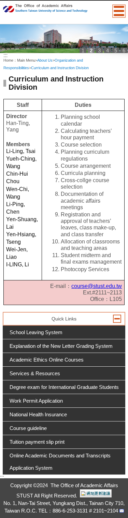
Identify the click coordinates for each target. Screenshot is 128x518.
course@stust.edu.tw (96, 286)
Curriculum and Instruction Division (60, 68)
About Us (45, 60)
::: (5, 55)
